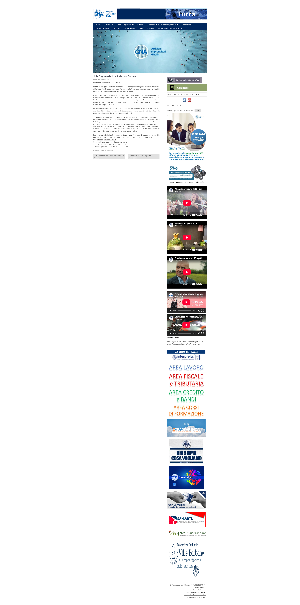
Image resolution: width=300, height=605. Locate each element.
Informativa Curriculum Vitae (195, 595)
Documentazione (129, 28)
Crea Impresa (186, 25)
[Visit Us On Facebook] (184, 102)
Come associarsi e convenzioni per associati (163, 25)
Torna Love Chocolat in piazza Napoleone (140, 157)
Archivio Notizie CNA (102, 28)
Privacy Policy (200, 587)
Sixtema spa (201, 597)
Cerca (169, 110)
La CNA (97, 25)
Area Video (116, 28)
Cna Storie (150, 28)
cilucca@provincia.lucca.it (106, 140)
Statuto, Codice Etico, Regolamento (170, 28)
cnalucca (112, 79)
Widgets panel (197, 342)
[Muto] (199, 310)
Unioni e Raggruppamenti (125, 25)
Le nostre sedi (108, 25)
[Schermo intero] (202, 310)
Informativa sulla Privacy (197, 590)
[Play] (170, 310)
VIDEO (141, 28)
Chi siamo (140, 25)
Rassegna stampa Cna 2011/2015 (103, 150)
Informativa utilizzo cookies (196, 592)
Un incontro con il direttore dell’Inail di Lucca (109, 157)
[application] (186, 302)
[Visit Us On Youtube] (189, 102)
